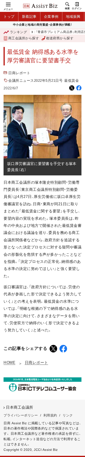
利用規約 (50, 415)
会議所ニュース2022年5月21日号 (35, 80)
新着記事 (29, 16)
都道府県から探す (59, 38)
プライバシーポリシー (21, 415)
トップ (9, 16)
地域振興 (73, 16)
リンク (68, 415)
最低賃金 (71, 80)
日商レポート (19, 73)
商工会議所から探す (23, 38)
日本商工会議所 (19, 407)
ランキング (18, 32)
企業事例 (51, 16)
